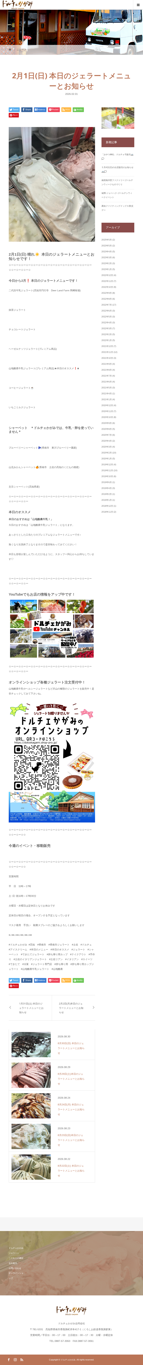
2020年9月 (106, 423)
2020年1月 (106, 458)
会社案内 (13, 1263)
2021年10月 (107, 358)
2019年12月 (107, 464)
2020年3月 (106, 447)
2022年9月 (106, 293)
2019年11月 (107, 470)
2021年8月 (106, 370)
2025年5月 (106, 240)
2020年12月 (107, 405)
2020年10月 (107, 417)
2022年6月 (106, 311)
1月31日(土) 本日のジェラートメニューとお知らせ (31, 1008)
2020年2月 (106, 453)
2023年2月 (106, 263)
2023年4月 (106, 251)
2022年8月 (106, 299)
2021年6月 (106, 382)
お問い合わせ (15, 1268)
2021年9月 (106, 364)
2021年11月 (107, 352)
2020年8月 (106, 429)
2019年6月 (106, 482)
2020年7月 (106, 435)
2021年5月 (106, 387)
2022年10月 (107, 287)
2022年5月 (106, 316)
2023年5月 (106, 245)
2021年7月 (106, 376)
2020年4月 (106, 441)
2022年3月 (106, 328)
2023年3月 (106, 257)
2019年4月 (106, 488)
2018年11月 (107, 512)
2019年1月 (106, 500)
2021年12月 (107, 346)
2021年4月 (106, 393)
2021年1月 (106, 399)
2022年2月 (106, 334)
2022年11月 (107, 281)
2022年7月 (106, 305)
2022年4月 (106, 322)
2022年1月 (106, 340)
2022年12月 (107, 275)
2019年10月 (107, 476)
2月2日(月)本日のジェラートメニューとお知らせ (71, 1008)
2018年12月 (107, 506)
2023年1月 (106, 269)
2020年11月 (107, 411)
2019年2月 (106, 494)
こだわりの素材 (16, 1258)
